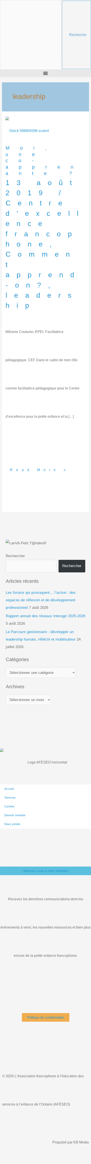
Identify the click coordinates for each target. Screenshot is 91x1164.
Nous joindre (12, 824)
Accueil (9, 788)
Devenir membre (14, 815)
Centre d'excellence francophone (45, 223)
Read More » (39, 454)
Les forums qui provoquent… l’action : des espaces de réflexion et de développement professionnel (41, 600)
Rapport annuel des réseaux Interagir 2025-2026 (45, 616)
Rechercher (15, 556)
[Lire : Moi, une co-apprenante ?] (27, 131)
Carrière (9, 806)
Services (10, 797)
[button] (45, 73)
